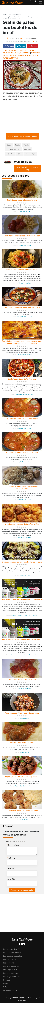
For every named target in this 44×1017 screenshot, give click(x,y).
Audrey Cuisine (24, 752)
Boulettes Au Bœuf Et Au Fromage (22, 379)
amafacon (25, 820)
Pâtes (19, 154)
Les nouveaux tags (10, 963)
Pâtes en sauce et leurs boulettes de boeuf (22, 713)
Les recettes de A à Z (12, 949)
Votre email (12, 869)
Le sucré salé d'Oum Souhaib (24, 786)
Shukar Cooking (25, 576)
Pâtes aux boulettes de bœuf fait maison (22, 270)
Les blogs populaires (11, 977)
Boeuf (9, 145)
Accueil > (6, 14)
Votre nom (12, 858)
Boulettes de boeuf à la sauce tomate (22, 200)
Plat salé (27, 150)
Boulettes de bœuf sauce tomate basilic (22, 419)
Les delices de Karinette (24, 355)
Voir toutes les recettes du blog (27, 168)
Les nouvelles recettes (12, 953)
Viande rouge (30, 154)
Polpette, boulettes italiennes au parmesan (22, 777)
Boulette (10, 154)
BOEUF (35, 55)
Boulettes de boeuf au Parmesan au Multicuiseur (22, 600)
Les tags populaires (11, 967)
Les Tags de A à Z (10, 960)
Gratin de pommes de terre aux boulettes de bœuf (22, 562)
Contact (6, 980)
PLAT (5, 50)
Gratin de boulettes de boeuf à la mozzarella (22, 308)
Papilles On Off (24, 719)
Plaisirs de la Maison (24, 245)
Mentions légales (10, 991)
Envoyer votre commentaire (22, 890)
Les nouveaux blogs (11, 973)
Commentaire (13, 845)
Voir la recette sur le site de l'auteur (22, 137)
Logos (5, 984)
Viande (26, 145)
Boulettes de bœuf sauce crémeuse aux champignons (22, 488)
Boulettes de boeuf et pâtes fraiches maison (22, 236)
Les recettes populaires (12, 956)
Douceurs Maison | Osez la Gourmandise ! (24, 615)
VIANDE (13, 55)
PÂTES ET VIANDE (22, 53)
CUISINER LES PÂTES (17, 50)
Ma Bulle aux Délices (24, 428)
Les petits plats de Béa (24, 317)
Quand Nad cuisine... (24, 212)
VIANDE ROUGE (24, 55)
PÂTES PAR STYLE (10, 58)
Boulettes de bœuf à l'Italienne (22, 743)
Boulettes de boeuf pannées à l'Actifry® (22, 811)
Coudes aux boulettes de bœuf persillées (22, 524)
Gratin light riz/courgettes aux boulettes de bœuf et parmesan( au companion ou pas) (22, 342)
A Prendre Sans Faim (24, 283)
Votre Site (11, 879)
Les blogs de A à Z (10, 970)
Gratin (17, 145)
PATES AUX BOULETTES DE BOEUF (22, 680)
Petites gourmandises (25, 689)
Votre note (10, 842)
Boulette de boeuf (14, 150)
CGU (5, 987)
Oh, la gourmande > (15, 14)
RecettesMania (12, 2)
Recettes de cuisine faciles (24, 395)
